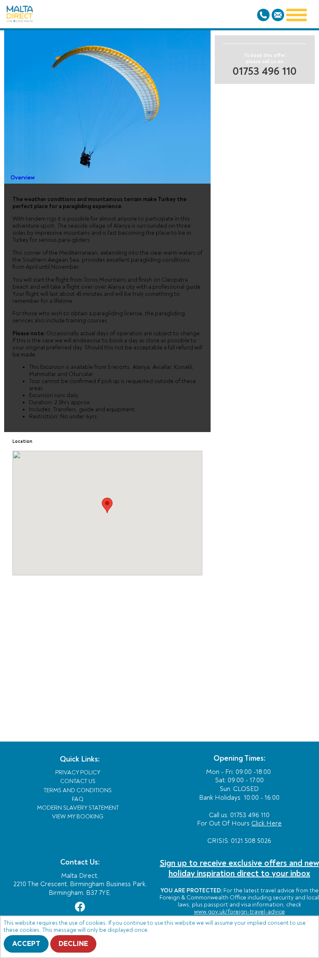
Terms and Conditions (78, 790)
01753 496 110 (265, 71)
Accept (26, 944)
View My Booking (77, 816)
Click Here (266, 823)
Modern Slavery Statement (78, 807)
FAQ (77, 799)
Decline (73, 944)
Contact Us (78, 781)
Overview (22, 177)
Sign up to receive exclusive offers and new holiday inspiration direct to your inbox (239, 868)
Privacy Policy (78, 772)
